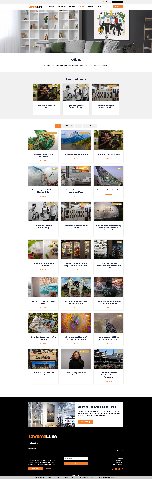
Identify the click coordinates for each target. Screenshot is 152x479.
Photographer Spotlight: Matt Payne (76, 154)
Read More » (46, 112)
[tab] (58, 126)
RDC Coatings (59, 2)
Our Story (121, 454)
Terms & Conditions (118, 464)
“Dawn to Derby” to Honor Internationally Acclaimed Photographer (108, 375)
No (116, 477)
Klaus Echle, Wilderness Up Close (108, 154)
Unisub (46, 2)
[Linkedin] (123, 469)
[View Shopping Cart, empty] (104, 2)
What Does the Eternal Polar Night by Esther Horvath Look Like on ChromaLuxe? (108, 228)
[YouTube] (112, 469)
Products (121, 456)
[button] (118, 2)
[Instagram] (116, 469)
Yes (114, 477)
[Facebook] (119, 469)
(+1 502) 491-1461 (84, 2)
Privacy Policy (120, 462)
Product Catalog (119, 460)
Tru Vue (31, 2)
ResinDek (51, 2)
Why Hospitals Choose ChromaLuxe (108, 190)
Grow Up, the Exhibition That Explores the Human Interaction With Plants (108, 265)
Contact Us (120, 458)
